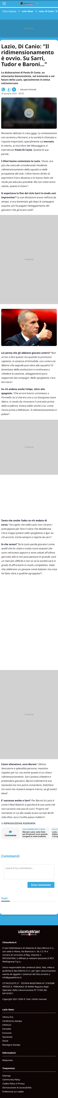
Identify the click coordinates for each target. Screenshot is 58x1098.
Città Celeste (9, 11)
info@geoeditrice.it (11, 977)
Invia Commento (41, 885)
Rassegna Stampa (11, 1044)
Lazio (34, 133)
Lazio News (27, 11)
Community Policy (11, 1079)
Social (5, 1040)
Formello (6, 1028)
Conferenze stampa (12, 1021)
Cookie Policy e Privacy (13, 1083)
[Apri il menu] (4, 3)
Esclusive (6, 1032)
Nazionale (7, 1036)
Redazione (7, 1060)
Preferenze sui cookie (13, 1091)
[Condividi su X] (14, 89)
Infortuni (6, 1024)
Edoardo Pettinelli (28, 89)
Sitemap (6, 1075)
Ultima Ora (7, 1017)
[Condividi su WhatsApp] (3, 89)
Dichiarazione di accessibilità (16, 1087)
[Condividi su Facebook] (9, 89)
